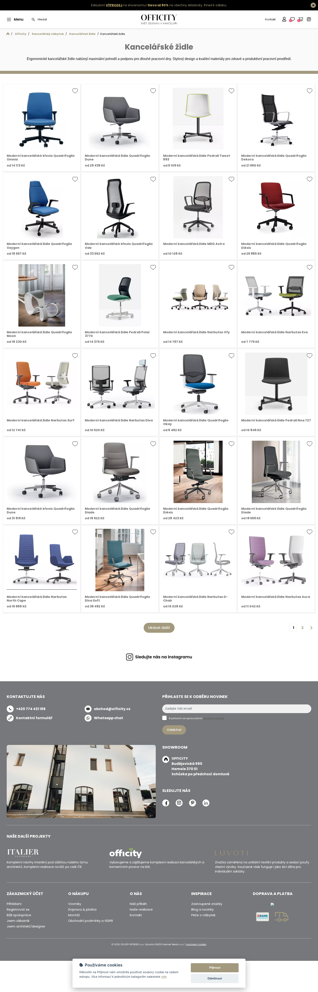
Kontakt (270, 19)
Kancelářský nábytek (48, 34)
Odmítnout (214, 978)
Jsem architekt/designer (26, 926)
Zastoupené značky (206, 904)
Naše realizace (141, 909)
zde (164, 976)
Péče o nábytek (203, 915)
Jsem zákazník (18, 921)
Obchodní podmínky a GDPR (90, 921)
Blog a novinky (202, 909)
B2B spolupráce (19, 915)
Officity (20, 34)
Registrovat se (18, 909)
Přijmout (214, 967)
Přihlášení (14, 904)
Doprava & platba (82, 909)
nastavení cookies (196, 944)
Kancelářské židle (82, 34)
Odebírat (174, 730)
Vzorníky (74, 904)
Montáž (74, 915)
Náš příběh (138, 904)
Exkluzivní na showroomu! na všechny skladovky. (147, 5)
